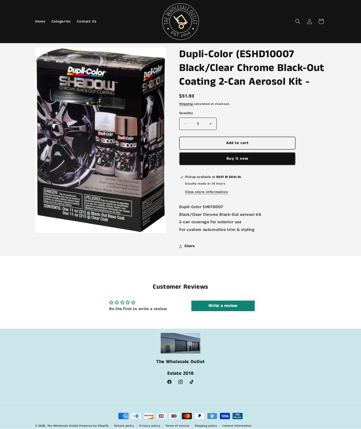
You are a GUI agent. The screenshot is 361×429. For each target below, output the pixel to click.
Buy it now (237, 158)
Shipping (186, 104)
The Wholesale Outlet (62, 426)
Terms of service (177, 426)
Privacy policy (149, 426)
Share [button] (189, 246)
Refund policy (124, 426)
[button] (298, 21)
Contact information (236, 426)
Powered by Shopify (94, 426)
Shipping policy (206, 426)
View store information (206, 192)
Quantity (186, 113)
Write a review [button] (223, 306)
